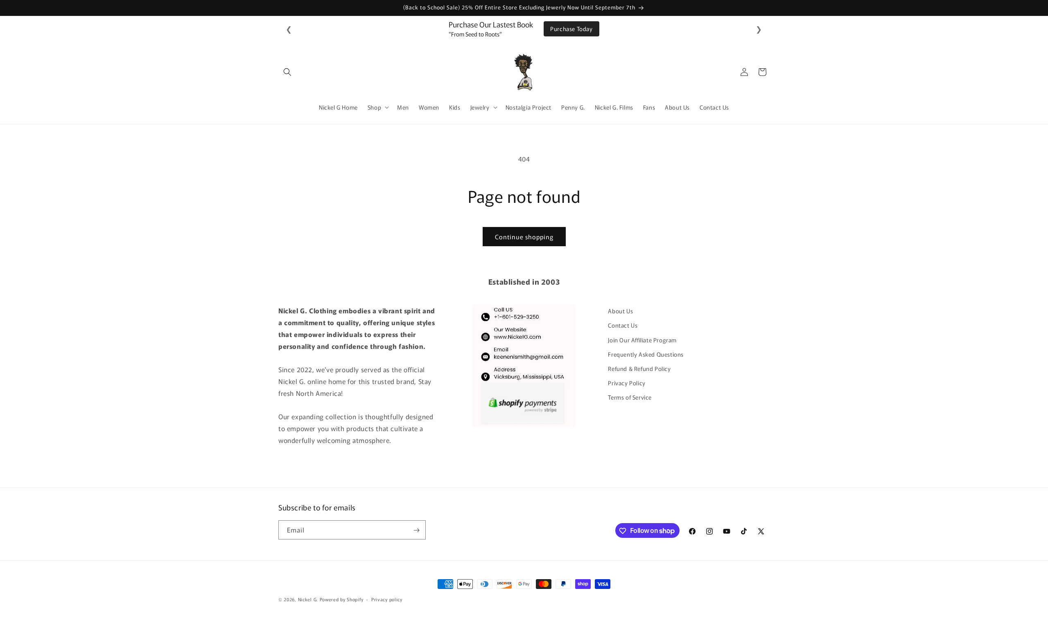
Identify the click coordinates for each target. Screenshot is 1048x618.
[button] (287, 72)
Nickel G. (308, 599)
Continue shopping (524, 236)
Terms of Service (630, 397)
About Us (620, 311)
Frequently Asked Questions (646, 354)
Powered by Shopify (342, 599)
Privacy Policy (626, 383)
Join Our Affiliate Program (642, 339)
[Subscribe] (416, 530)
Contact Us (622, 325)
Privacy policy (386, 599)
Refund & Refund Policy (639, 368)
